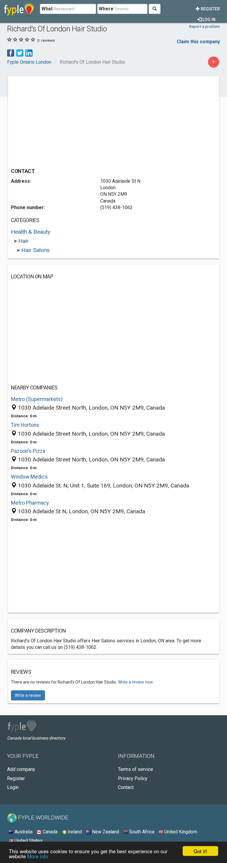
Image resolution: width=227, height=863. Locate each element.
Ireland (74, 832)
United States (28, 840)
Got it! (200, 851)
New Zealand (105, 832)
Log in (208, 19)
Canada (49, 832)
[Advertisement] (60, 120)
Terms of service (135, 769)
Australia (23, 832)
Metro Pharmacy (30, 503)
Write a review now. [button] (136, 682)
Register (210, 9)
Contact (126, 787)
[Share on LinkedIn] (29, 52)
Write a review (28, 695)
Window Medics (29, 477)
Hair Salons (35, 250)
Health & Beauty (30, 231)
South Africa (141, 832)
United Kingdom (180, 832)
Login (13, 787)
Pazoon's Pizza (28, 451)
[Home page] (19, 8)
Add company (21, 769)
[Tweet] (19, 52)
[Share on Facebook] (10, 52)
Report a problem (204, 26)
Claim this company (198, 41)
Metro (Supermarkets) (37, 399)
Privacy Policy (132, 778)
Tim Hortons (25, 425)
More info (37, 856)
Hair (23, 241)
